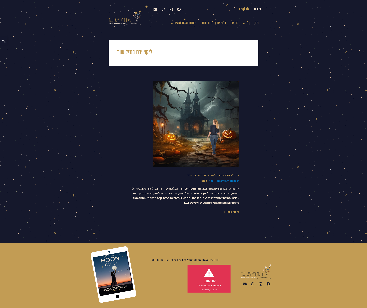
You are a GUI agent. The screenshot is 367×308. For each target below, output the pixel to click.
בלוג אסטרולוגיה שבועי (213, 23)
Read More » (231, 211)
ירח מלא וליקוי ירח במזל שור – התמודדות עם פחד (213, 175)
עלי (248, 23)
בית (257, 23)
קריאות (234, 23)
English (244, 9)
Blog (204, 181)
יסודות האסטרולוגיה (185, 23)
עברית (257, 9)
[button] (3, 41)
